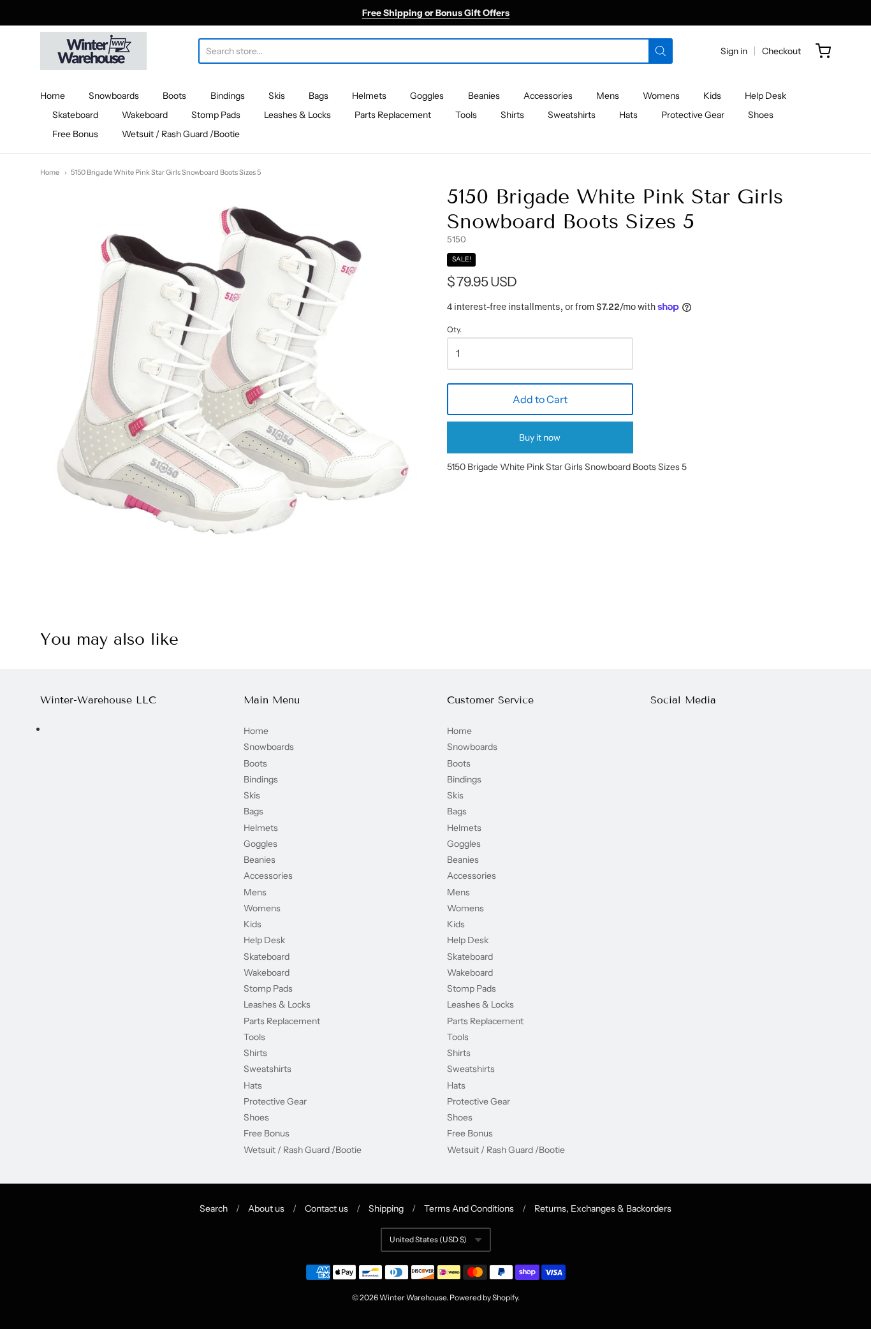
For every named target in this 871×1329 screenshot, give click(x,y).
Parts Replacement (393, 115)
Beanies (484, 95)
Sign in (734, 51)
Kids (712, 95)
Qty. (454, 329)
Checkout (781, 51)
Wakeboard (145, 115)
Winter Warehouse (412, 1297)
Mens (607, 95)
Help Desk (765, 95)
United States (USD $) (428, 1239)
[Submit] (660, 51)
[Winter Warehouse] (93, 51)
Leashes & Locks (297, 115)
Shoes (760, 115)
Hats (628, 115)
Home (52, 95)
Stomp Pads (215, 115)
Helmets (369, 95)
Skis (276, 95)
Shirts (512, 115)
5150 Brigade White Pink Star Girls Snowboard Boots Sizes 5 (166, 172)
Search (214, 1208)
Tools (466, 115)
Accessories (548, 95)
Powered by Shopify (484, 1297)
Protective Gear (692, 115)
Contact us (326, 1208)
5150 (456, 239)
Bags (318, 95)
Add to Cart (540, 399)
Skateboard (75, 115)
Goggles (427, 95)
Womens (661, 95)
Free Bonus (75, 134)
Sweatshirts (572, 115)
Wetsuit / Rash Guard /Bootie (181, 134)
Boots (174, 95)
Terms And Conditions (469, 1208)
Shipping (386, 1208)
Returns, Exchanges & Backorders (602, 1208)
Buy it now (539, 437)
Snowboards (114, 95)
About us (266, 1208)
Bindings (227, 95)
